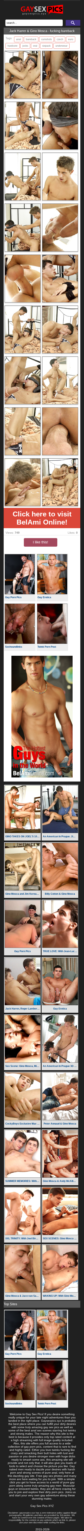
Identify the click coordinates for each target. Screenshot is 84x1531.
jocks (25, 45)
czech (60, 39)
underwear (61, 45)
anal (18, 39)
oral (35, 45)
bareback (31, 39)
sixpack (46, 45)
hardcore (13, 45)
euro (70, 39)
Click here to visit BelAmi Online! (42, 518)
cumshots (46, 39)
